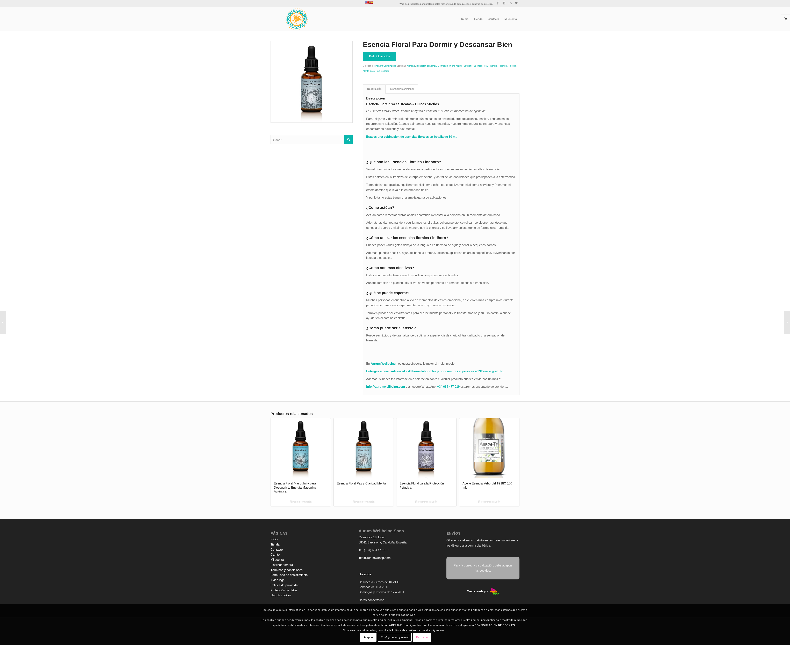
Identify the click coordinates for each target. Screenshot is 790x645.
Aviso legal (278, 580)
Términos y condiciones (287, 570)
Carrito (275, 554)
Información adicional (402, 89)
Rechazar (422, 637)
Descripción (374, 89)
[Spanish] (371, 2)
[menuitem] (465, 19)
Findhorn (503, 66)
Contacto (277, 549)
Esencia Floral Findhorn (485, 66)
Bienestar (421, 66)
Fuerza (512, 66)
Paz (378, 71)
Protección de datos (284, 590)
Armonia (411, 66)
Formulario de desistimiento (289, 575)
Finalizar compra (282, 564)
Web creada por (478, 591)
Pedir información (302, 502)
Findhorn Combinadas (385, 66)
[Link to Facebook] (498, 3)
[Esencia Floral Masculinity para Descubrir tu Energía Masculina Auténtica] (3, 322)
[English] (367, 2)
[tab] (374, 89)
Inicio (274, 539)
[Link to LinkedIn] (510, 3)
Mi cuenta (277, 559)
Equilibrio (468, 66)
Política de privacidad (285, 585)
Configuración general (395, 637)
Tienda (275, 544)
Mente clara (369, 71)
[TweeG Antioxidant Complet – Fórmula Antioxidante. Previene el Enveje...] (787, 322)
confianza (432, 66)
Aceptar (368, 637)
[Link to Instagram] (504, 3)
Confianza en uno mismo (450, 66)
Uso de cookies (281, 595)
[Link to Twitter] (516, 3)
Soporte (385, 71)
